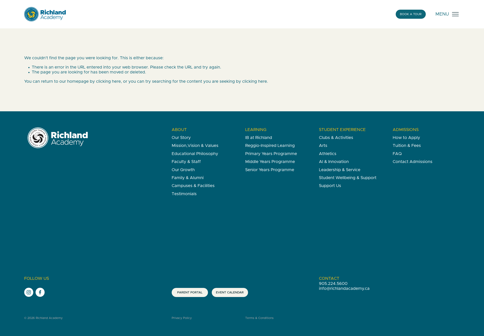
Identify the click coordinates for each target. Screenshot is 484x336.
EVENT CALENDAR (230, 292)
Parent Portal (189, 292)
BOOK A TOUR (410, 14)
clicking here (108, 82)
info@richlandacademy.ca (344, 289)
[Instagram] (28, 292)
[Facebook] (40, 292)
